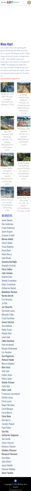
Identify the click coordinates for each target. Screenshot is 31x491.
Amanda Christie (9, 265)
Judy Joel (5, 371)
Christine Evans (8, 310)
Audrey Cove (7, 276)
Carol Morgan (7, 408)
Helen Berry (7, 254)
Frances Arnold (8, 235)
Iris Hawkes (6, 352)
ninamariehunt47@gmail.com (10, 78)
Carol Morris (7, 412)
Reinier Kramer (8, 382)
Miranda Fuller (8, 314)
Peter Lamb (6, 390)
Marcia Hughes (8, 363)
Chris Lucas (7, 401)
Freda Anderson (8, 227)
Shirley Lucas (7, 397)
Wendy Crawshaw (9, 280)
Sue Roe (5, 431)
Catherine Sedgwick (10, 435)
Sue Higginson (8, 356)
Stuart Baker (7, 243)
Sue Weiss (6, 457)
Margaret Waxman (9, 454)
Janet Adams (7, 220)
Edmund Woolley (8, 469)
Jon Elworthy (7, 307)
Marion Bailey (7, 239)
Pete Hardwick (8, 344)
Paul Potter (6, 427)
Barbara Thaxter (9, 446)
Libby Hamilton (8, 341)
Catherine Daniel (9, 288)
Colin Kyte (6, 386)
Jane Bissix (6, 258)
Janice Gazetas (8, 322)
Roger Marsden (8, 405)
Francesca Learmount (11, 393)
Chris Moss (6, 416)
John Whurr (7, 461)
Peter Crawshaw (8, 284)
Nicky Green (7, 329)
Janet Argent (7, 231)
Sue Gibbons (7, 325)
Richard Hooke (8, 359)
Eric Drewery (7, 299)
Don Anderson (7, 224)
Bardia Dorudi (7, 295)
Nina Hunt (6, 367)
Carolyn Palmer (8, 424)
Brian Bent (6, 250)
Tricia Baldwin (8, 246)
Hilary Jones (7, 378)
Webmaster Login (15, 489)
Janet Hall (6, 337)
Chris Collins (7, 269)
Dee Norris (6, 420)
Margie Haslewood (9, 348)
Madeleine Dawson (9, 292)
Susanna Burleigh (9, 261)
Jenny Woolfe (7, 465)
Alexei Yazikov (7, 472)
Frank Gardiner (8, 318)
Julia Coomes (7, 273)
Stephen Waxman (9, 450)
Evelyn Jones (7, 374)
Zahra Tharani (8, 442)
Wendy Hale (7, 333)
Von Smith (6, 439)
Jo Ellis (4, 303)
